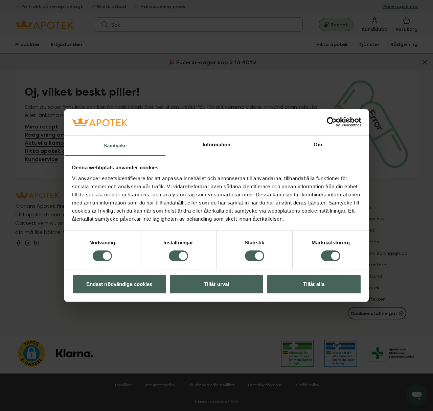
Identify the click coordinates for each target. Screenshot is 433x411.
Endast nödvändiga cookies (119, 284)
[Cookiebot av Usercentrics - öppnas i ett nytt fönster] (331, 122)
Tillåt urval (216, 284)
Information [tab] (216, 144)
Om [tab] (318, 144)
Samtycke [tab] (115, 145)
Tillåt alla (313, 284)
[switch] (178, 255)
